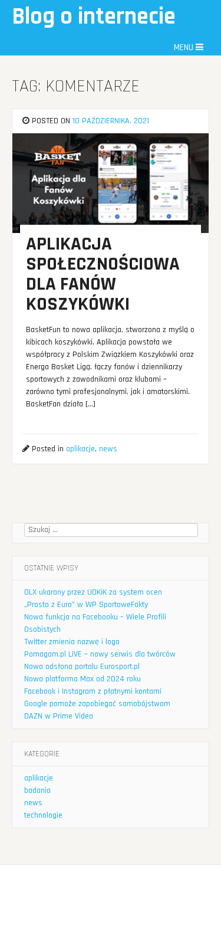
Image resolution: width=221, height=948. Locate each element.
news (108, 449)
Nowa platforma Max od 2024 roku (82, 679)
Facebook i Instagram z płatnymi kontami (92, 691)
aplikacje (80, 449)
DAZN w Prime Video (58, 716)
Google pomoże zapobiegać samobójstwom (97, 703)
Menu (185, 47)
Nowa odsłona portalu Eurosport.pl (82, 666)
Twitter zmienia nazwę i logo (72, 642)
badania (37, 790)
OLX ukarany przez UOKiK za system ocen (93, 592)
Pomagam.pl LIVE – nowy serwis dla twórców (100, 654)
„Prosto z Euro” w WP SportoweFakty (86, 604)
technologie (43, 815)
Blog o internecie (94, 17)
